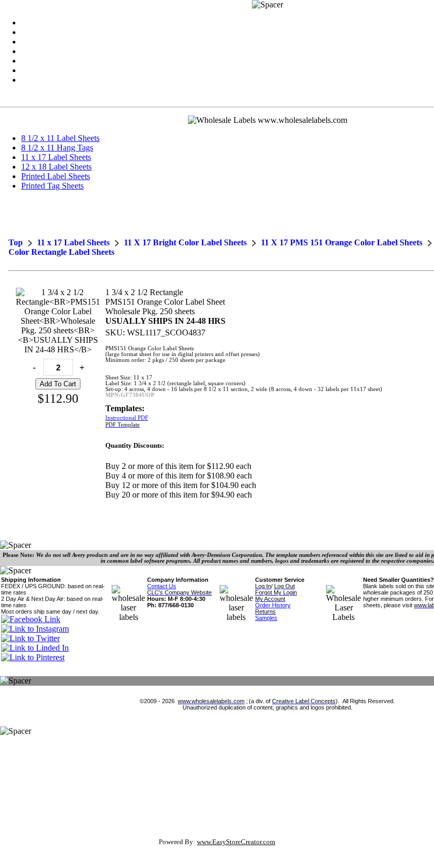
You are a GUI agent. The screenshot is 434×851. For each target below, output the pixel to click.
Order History (273, 605)
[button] (60, 138)
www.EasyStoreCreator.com (236, 842)
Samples (266, 618)
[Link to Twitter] (30, 638)
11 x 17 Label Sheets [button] (56, 157)
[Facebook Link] (30, 619)
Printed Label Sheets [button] (55, 176)
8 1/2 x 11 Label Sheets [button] (60, 138)
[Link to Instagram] (35, 628)
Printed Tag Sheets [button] (52, 185)
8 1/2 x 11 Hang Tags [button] (57, 147)
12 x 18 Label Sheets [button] (56, 166)
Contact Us (161, 586)
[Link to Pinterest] (33, 657)
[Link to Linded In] (35, 647)
